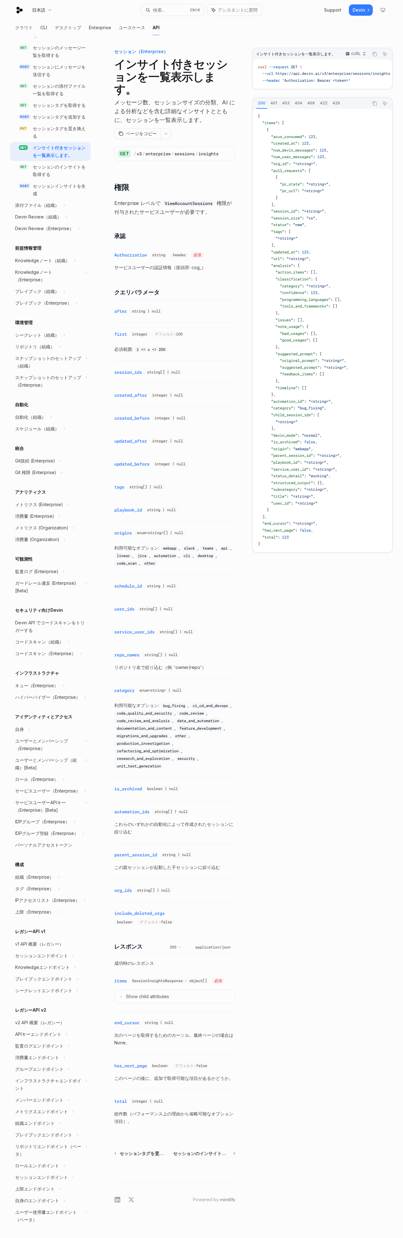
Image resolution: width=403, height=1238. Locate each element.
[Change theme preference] (383, 10)
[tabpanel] (322, 330)
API (156, 27)
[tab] (261, 103)
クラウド (24, 27)
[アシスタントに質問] (385, 54)
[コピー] (228, 154)
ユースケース (132, 27)
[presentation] (55, 636)
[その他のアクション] (166, 133)
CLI (43, 27)
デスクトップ (68, 27)
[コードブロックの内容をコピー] (375, 54)
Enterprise (100, 27)
